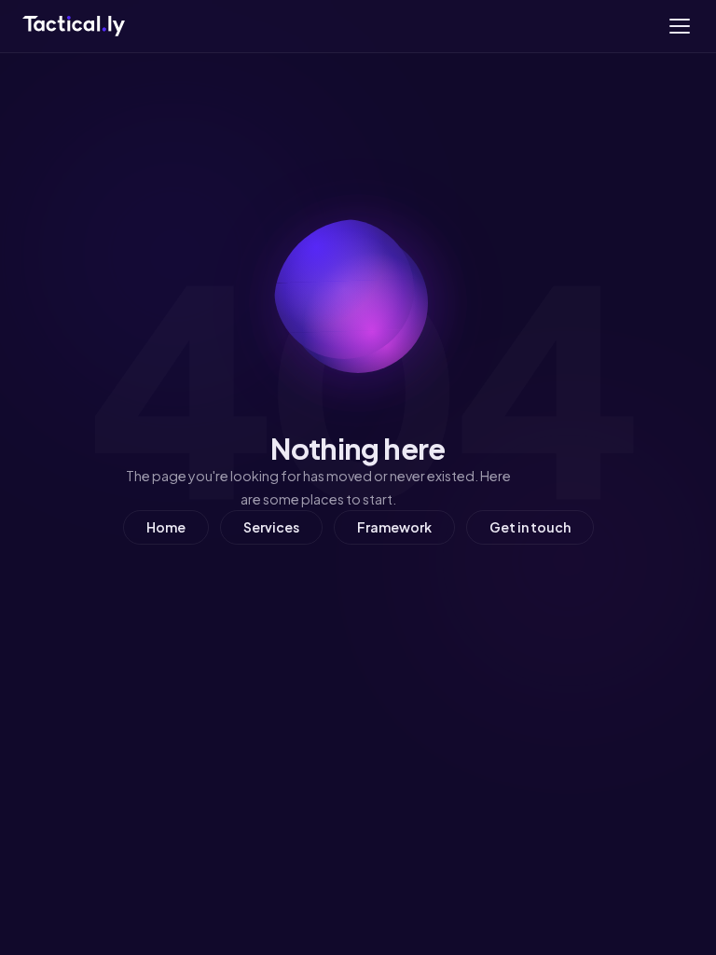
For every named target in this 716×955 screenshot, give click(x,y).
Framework (394, 527)
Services (271, 527)
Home (166, 527)
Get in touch (530, 527)
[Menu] (680, 26)
